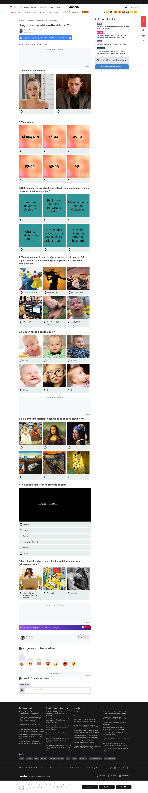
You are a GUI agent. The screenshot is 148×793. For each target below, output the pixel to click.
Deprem (29, 758)
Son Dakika (83, 758)
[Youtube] (123, 767)
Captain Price (33, 30)
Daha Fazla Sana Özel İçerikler (111, 66)
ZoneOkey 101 (76, 12)
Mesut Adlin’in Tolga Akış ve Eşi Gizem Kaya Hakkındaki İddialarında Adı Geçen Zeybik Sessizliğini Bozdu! (112, 37)
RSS (97, 768)
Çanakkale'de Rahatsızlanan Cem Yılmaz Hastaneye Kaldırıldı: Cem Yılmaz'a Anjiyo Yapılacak (58, 727)
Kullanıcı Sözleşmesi (76, 768)
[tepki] (22, 664)
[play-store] (112, 776)
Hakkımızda (22, 768)
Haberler (21, 20)
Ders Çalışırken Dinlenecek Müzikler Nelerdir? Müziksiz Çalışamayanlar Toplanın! (114, 729)
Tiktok (74, 758)
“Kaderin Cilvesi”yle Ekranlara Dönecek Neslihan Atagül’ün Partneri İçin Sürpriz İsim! (31, 736)
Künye (94, 768)
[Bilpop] (119, 12)
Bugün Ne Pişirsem (95, 758)
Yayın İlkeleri (87, 768)
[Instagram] (110, 767)
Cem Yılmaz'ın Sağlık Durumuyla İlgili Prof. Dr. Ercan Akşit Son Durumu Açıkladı (57, 740)
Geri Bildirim (30, 768)
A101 (68, 758)
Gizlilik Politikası (39, 768)
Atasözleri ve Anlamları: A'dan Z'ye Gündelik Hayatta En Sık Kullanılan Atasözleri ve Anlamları (84, 742)
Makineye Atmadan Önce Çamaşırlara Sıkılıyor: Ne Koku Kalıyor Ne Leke (113, 28)
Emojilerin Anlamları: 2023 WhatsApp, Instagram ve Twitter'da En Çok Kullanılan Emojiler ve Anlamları (86, 737)
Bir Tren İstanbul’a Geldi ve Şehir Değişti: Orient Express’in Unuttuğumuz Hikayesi (111, 52)
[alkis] (131, 12)
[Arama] (125, 7)
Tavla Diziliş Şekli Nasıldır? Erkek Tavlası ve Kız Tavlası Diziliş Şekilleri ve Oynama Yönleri (87, 747)
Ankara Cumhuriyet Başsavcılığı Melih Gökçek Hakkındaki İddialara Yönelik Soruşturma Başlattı (57, 720)
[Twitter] (119, 767)
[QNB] (107, 12)
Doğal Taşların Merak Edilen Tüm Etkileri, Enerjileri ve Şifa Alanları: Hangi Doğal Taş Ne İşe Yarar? (86, 732)
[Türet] (111, 12)
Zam (36, 758)
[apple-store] (101, 776)
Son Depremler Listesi (80, 716)
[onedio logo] (74, 7)
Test (27, 20)
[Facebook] (115, 767)
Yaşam (99, 23)
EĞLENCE (43, 7)
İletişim (63, 768)
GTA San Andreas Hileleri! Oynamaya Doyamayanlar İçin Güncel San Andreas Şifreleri (115, 745)
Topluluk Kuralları (49, 768)
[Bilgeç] (115, 12)
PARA (58, 7)
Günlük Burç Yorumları (57, 758)
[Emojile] (123, 12)
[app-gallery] (123, 776)
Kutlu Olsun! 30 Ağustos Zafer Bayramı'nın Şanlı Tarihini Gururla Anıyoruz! (56, 713)
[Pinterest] (127, 767)
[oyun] (127, 12)
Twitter (21, 758)
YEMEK (51, 7)
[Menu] (11, 7)
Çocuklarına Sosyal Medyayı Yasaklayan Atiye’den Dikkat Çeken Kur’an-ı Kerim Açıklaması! (58, 747)
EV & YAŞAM (24, 7)
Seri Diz (85, 12)
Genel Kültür (101, 48)
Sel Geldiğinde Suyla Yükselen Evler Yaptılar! (112, 44)
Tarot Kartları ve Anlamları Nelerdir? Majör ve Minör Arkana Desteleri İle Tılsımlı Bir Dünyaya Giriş (115, 713)
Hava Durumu (78, 712)
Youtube (43, 758)
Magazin (99, 32)
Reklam (57, 768)
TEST (15, 7)
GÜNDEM (34, 7)
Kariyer (67, 768)
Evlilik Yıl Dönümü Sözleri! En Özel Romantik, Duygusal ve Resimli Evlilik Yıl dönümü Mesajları (86, 721)
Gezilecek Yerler (110, 758)
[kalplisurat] (135, 12)
